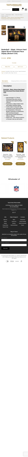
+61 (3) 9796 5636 (14, 206)
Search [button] (15, 9)
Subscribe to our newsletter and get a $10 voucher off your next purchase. (14, 235)
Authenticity (22, 219)
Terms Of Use (5, 227)
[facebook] (14, 212)
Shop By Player (18, 14)
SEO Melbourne (6, 257)
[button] (24, 27)
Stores (5, 221)
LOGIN (8, 1)
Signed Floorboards (22, 71)
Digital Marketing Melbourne (17, 257)
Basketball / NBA (10, 14)
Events (22, 225)
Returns (14, 223)
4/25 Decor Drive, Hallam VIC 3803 (14, 205)
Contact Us (14, 221)
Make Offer (7, 66)
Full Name (4, 237)
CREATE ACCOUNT (16, 1)
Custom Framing (22, 221)
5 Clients (24, 208)
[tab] (4, 81)
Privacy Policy (5, 225)
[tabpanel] (14, 102)
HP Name (3, 232)
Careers (5, 223)
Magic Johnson (4, 16)
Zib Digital (14, 258)
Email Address (5, 242)
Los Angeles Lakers (7, 72)
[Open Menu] (26, 9)
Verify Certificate (14, 225)
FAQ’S (14, 219)
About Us (5, 219)
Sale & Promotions (22, 223)
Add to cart (20, 66)
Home (2, 14)
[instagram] (13, 212)
